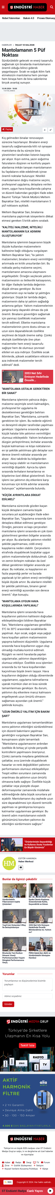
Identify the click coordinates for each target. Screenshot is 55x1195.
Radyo (18, 1162)
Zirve (7, 1165)
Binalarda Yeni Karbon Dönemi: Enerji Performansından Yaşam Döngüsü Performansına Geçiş (13, 958)
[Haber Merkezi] (9, 863)
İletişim (39, 1165)
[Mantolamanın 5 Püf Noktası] (27, 110)
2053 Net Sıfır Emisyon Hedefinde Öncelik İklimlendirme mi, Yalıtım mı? (40, 928)
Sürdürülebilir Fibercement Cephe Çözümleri (11, 901)
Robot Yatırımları (11, 18)
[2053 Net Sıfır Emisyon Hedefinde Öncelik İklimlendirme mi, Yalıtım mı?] (41, 916)
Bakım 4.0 (28, 18)
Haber (7, 1162)
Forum (47, 1162)
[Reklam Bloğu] (27, 1043)
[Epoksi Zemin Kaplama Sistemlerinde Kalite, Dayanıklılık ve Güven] (41, 890)
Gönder (8, 1004)
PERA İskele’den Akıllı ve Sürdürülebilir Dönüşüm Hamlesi (40, 955)
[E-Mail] (20, 867)
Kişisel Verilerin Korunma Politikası (21, 1169)
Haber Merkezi (25, 861)
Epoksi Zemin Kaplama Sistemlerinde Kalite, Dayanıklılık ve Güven (39, 901)
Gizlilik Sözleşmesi (23, 1165)
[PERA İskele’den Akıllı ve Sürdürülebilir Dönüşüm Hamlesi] (41, 944)
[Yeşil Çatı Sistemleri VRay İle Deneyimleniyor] (14, 916)
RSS (9, 1182)
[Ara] (51, 7)
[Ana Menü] (3, 7)
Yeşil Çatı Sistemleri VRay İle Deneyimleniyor (14, 926)
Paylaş (9, 129)
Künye (45, 1169)
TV (38, 1162)
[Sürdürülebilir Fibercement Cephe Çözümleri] (14, 890)
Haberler (7, 45)
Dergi (28, 1162)
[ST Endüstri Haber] (27, 7)
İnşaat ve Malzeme (25, 45)
